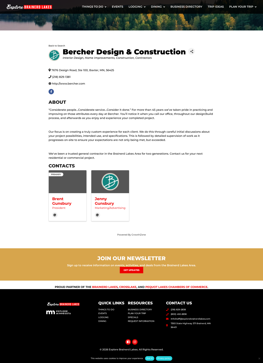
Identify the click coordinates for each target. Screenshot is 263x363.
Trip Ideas (216, 6)
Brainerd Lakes (105, 287)
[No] (259, 358)
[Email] (55, 215)
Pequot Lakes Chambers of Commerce (176, 287)
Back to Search (57, 45)
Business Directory (186, 6)
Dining (156, 6)
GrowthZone (139, 234)
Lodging (135, 6)
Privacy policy (164, 358)
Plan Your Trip (241, 6)
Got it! (150, 358)
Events (117, 6)
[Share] (191, 51)
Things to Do (92, 6)
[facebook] (51, 91)
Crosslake (127, 287)
